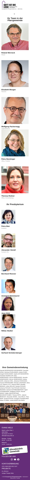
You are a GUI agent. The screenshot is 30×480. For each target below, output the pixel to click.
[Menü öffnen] (14, 14)
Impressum (25, 476)
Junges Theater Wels (8, 473)
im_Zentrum (5, 471)
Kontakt (18, 478)
